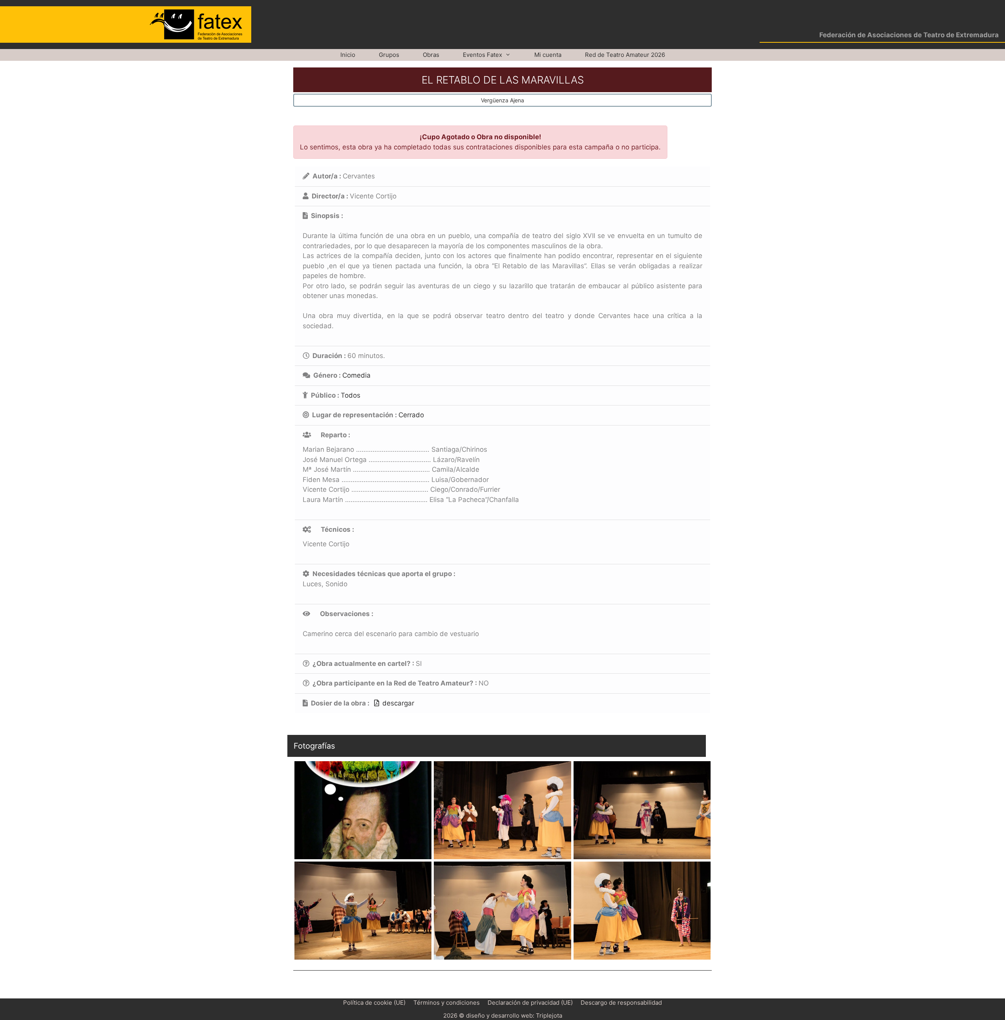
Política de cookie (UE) (374, 1002)
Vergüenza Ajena (502, 100)
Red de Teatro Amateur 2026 (625, 54)
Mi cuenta (547, 54)
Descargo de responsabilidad (621, 1002)
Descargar (398, 703)
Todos (350, 395)
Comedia (356, 375)
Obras (431, 54)
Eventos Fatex (482, 54)
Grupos (389, 54)
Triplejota (549, 1015)
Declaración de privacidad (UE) (530, 1002)
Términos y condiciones (446, 1002)
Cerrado (411, 415)
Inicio (347, 54)
